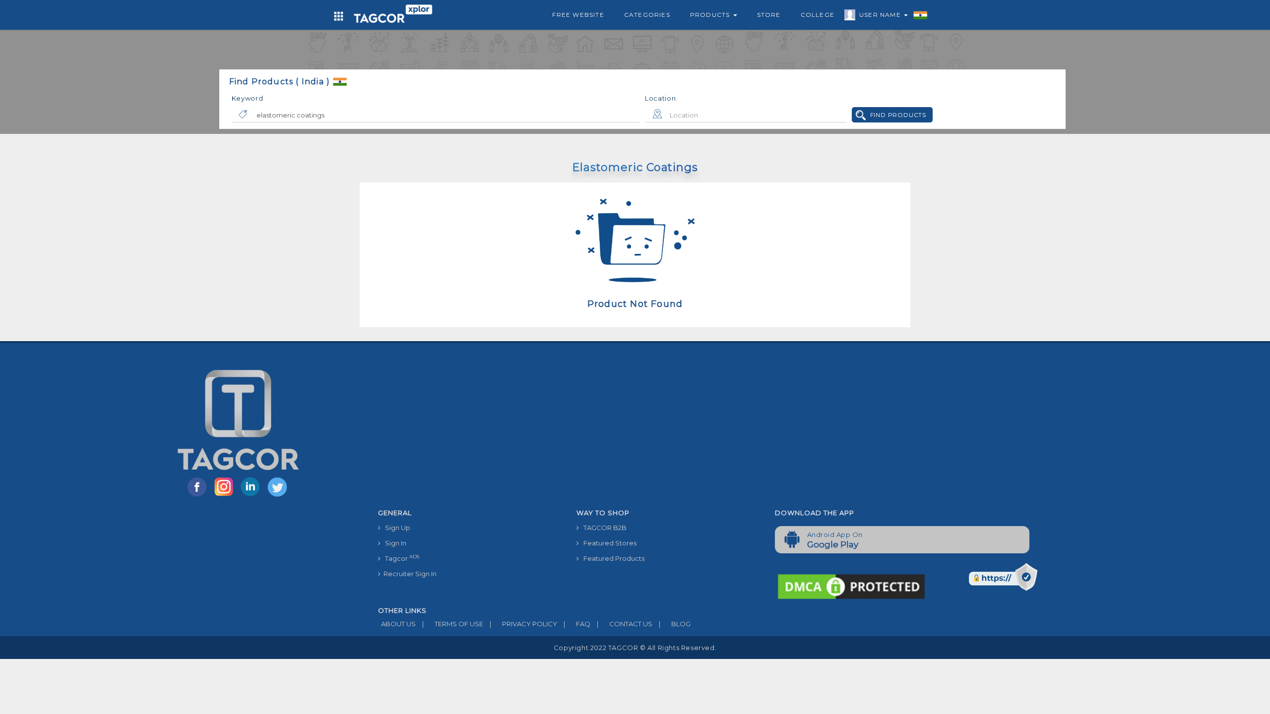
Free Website (578, 14)
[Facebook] (199, 495)
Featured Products (611, 558)
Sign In (393, 543)
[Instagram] (225, 495)
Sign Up (395, 528)
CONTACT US (624, 624)
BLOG (675, 624)
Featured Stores (607, 543)
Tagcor (400, 558)
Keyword (247, 98)
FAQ (577, 624)
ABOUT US (397, 624)
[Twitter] (278, 495)
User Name (881, 14)
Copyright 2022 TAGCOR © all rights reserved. (635, 648)
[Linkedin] (252, 495)
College (817, 14)
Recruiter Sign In (409, 574)
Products (711, 14)
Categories (647, 14)
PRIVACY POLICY (523, 624)
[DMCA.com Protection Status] (851, 585)
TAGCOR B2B (603, 528)
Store (769, 14)
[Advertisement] (767, 429)
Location (660, 98)
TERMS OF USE (452, 624)
